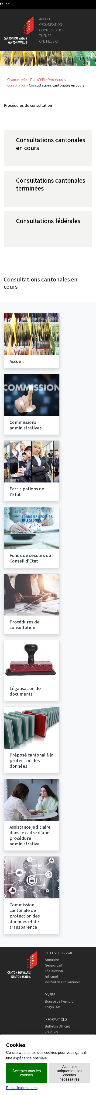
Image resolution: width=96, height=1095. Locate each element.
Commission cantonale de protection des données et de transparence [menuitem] (25, 916)
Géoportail (53, 965)
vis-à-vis (51, 1031)
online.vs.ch (49, 41)
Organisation (50, 24)
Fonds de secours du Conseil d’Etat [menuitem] (30, 558)
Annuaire (52, 959)
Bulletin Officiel (57, 1026)
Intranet (51, 976)
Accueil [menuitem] (17, 361)
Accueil (45, 19)
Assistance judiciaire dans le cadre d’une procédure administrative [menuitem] (30, 835)
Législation (54, 970)
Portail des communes (63, 982)
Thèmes (45, 35)
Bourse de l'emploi (60, 1001)
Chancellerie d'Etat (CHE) (26, 79)
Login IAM (53, 1007)
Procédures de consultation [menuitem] (25, 625)
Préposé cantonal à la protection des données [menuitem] (31, 760)
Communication (52, 30)
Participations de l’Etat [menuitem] (27, 492)
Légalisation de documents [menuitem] (25, 691)
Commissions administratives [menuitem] (26, 425)
